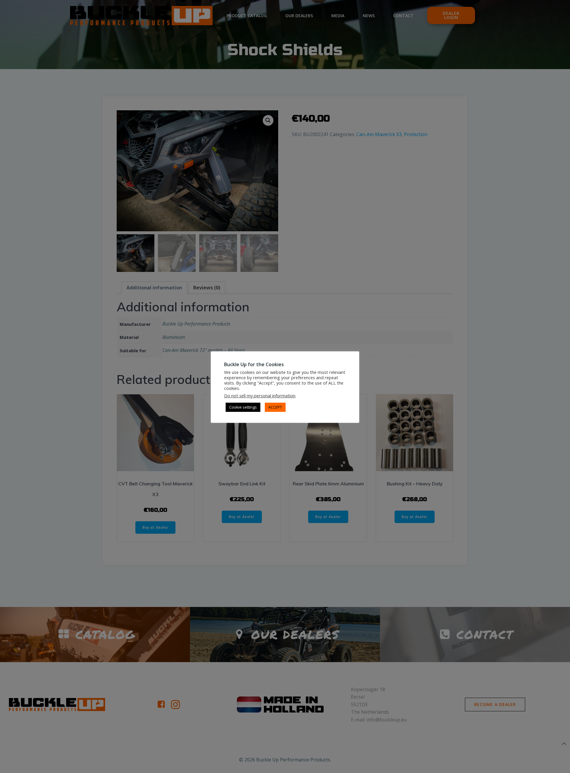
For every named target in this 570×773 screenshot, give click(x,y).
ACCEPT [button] (275, 407)
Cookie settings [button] (243, 407)
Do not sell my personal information (259, 396)
